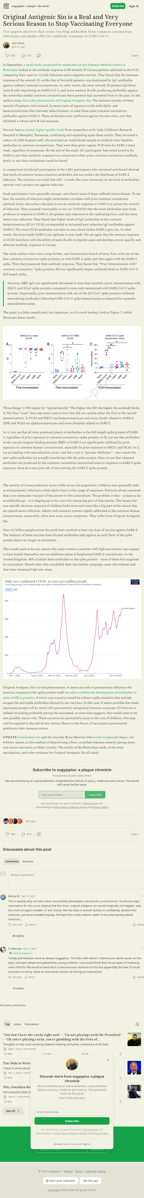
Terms (78, 1171)
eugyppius (18, 43)
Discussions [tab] (32, 1024)
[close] (108, 1060)
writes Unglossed (105, 737)
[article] (72, 1044)
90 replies (18, 936)
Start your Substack (62, 1180)
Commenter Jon (29, 737)
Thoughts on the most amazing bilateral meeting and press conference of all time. (56, 1044)
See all (10, 1111)
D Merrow (14, 948)
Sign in (134, 6)
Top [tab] (7, 1024)
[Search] (137, 1024)
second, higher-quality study (44, 129)
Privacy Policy (100, 1133)
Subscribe (118, 6)
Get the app (90, 1180)
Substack (53, 1190)
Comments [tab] (12, 861)
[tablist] (19, 861)
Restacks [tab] (27, 861)
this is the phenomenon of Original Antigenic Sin (56, 100)
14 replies (18, 988)
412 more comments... (13, 1005)
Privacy (68, 1171)
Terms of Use (90, 1129)
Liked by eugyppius (22, 953)
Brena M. (14, 896)
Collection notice (95, 1171)
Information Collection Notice (70, 1133)
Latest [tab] (17, 1024)
